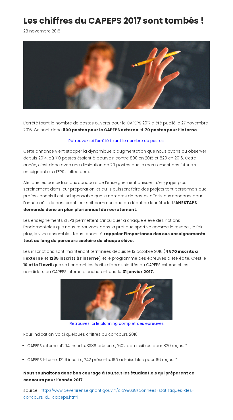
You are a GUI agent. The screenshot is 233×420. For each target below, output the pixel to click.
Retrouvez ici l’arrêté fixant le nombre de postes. (116, 141)
